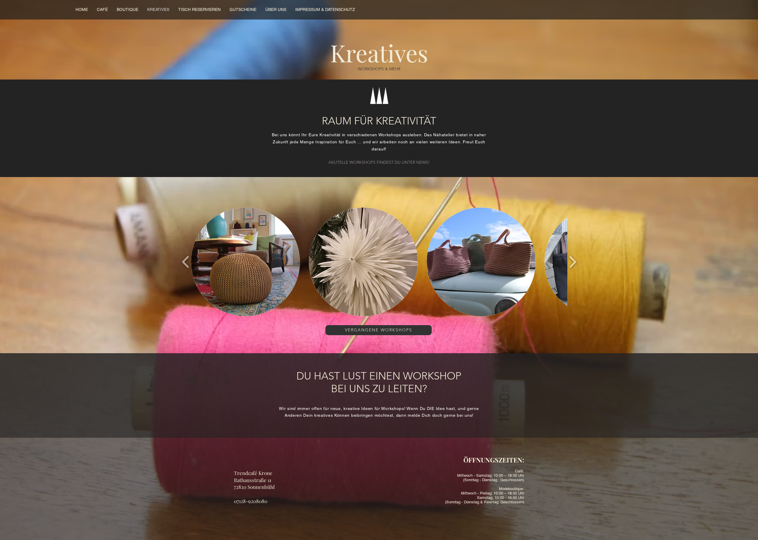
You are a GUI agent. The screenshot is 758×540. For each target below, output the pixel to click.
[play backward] (185, 261)
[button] (245, 261)
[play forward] (572, 261)
